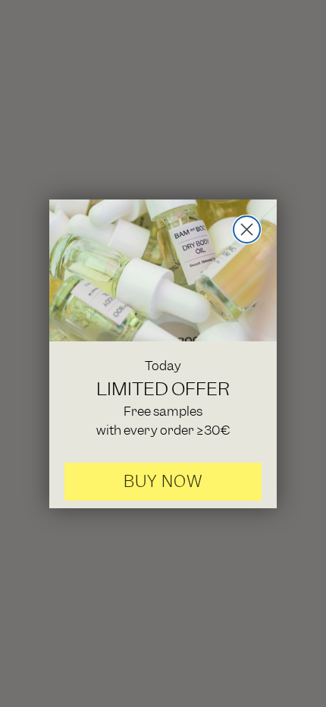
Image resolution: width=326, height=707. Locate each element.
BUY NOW (163, 481)
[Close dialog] (247, 229)
